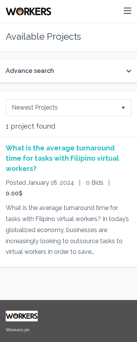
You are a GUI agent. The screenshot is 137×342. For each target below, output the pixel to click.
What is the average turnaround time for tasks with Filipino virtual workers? (62, 158)
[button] (127, 11)
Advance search (30, 70)
